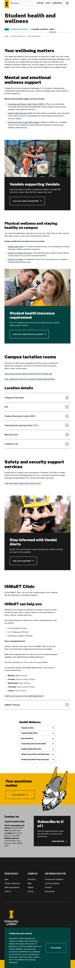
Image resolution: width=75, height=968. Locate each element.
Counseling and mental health (33, 744)
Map (30, 883)
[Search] (12, 3)
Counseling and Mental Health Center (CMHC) (26, 104)
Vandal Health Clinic (16, 247)
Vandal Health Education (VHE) (20, 113)
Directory (32, 879)
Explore (40, 3)
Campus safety (27, 728)
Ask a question (18, 795)
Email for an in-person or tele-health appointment (24, 696)
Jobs (6, 879)
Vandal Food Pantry (15, 259)
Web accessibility (12, 887)
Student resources (19, 29)
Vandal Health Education (31, 749)
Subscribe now (58, 841)
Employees (50, 891)
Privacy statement (12, 883)
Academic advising (39, 29)
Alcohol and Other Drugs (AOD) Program (24, 122)
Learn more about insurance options (28, 334)
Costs (48, 3)
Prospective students (54, 879)
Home (6, 36)
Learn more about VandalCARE (26, 201)
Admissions (57, 3)
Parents (48, 887)
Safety (31, 887)
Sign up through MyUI (22, 561)
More (52, 29)
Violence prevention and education (35, 754)
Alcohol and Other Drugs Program (35, 759)
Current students (52, 883)
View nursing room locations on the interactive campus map (28, 374)
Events (30, 891)
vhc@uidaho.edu (17, 825)
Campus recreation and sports (20, 253)
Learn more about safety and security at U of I (22, 483)
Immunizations (27, 738)
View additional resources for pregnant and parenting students (29, 379)
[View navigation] (67, 3)
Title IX (7, 891)
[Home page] (6, 4)
